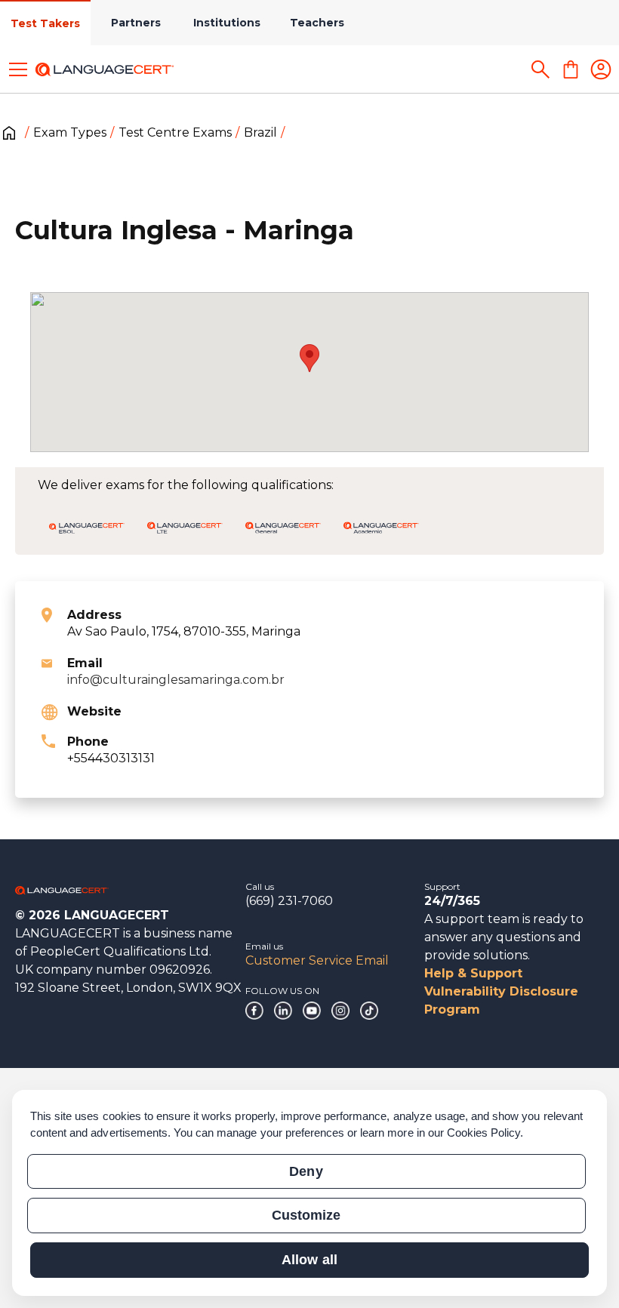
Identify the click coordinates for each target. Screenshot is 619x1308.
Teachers (317, 22)
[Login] (601, 69)
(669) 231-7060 (289, 901)
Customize (306, 1215)
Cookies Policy (484, 1132)
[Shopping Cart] (571, 69)
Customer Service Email (317, 960)
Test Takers (45, 23)
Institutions (226, 22)
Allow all (309, 1259)
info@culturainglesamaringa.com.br (176, 679)
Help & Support (473, 973)
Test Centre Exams (175, 132)
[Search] (540, 69)
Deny (305, 1171)
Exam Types (69, 132)
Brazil (260, 132)
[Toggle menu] (18, 69)
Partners (136, 22)
